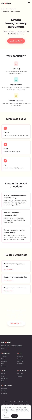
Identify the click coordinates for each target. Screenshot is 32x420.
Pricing (6, 402)
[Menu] (29, 3)
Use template (15, 41)
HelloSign (3, 391)
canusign (5, 9)
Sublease (3, 356)
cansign (6, 3)
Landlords (20, 361)
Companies (20, 363)
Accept (15, 416)
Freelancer (20, 356)
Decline (6, 416)
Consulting (20, 376)
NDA (2, 363)
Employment (4, 366)
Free (2, 376)
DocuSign (4, 388)
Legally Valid (4, 378)
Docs (15, 402)
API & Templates (23, 402)
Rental (3, 358)
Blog (11, 402)
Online (3, 373)
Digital (3, 380)
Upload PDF (14, 323)
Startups (19, 358)
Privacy (4, 412)
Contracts (13, 9)
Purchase (4, 361)
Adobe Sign (4, 393)
